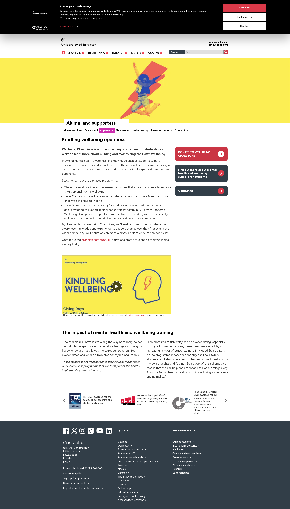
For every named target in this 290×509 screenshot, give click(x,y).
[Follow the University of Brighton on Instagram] (82, 430)
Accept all (244, 7)
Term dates (124, 464)
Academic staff (126, 453)
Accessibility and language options (218, 43)
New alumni (123, 130)
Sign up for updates (75, 478)
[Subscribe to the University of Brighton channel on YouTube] (100, 430)
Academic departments (131, 457)
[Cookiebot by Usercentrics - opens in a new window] (40, 28)
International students (184, 445)
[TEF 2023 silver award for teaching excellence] (75, 401)
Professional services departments (137, 461)
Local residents (180, 472)
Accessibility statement (131, 499)
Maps (121, 468)
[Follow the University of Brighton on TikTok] (91, 430)
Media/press (179, 449)
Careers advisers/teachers (186, 453)
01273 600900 (93, 468)
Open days (124, 445)
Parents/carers (180, 457)
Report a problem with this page (82, 488)
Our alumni (91, 130)
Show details (67, 26)
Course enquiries (73, 473)
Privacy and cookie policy (131, 496)
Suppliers (177, 468)
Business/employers (183, 461)
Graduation (124, 480)
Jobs (120, 484)
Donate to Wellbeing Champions (194, 154)
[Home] (64, 53)
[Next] (225, 400)
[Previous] (65, 400)
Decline (244, 26)
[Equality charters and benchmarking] (182, 403)
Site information (127, 492)
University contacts (75, 483)
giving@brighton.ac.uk (96, 240)
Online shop (124, 488)
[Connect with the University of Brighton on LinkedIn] (109, 430)
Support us (106, 130)
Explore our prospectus (130, 449)
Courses (122, 441)
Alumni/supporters (182, 464)
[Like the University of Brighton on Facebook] (66, 430)
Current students (182, 441)
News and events (161, 130)
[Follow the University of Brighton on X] (74, 430)
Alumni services (72, 130)
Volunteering (141, 130)
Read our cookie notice (136, 315)
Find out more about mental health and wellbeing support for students (197, 173)
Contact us (181, 130)
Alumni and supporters (91, 123)
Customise (242, 17)
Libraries (122, 472)
